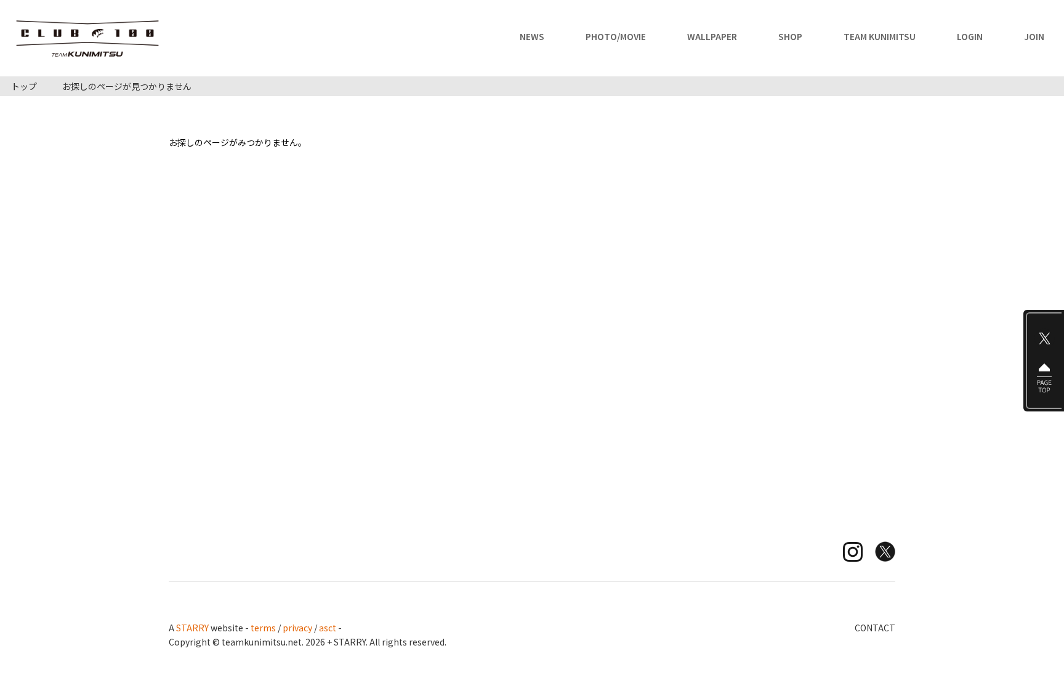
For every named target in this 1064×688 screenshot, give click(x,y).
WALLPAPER (712, 37)
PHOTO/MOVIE (616, 37)
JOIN (1034, 37)
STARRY (192, 627)
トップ (24, 86)
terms (263, 627)
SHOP (790, 37)
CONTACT (875, 627)
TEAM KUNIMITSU (880, 37)
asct (327, 627)
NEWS (532, 37)
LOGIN (970, 37)
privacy (297, 627)
